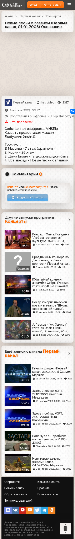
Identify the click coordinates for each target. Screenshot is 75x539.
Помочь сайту (14, 488)
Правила (44, 488)
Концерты (53, 16)
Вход (33, 4)
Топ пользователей (18, 500)
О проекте (12, 482)
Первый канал (30, 16)
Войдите (12, 186)
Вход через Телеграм (30, 197)
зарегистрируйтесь (36, 186)
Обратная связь (15, 494)
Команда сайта (49, 482)
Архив (9, 16)
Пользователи (48, 494)
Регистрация (52, 4)
